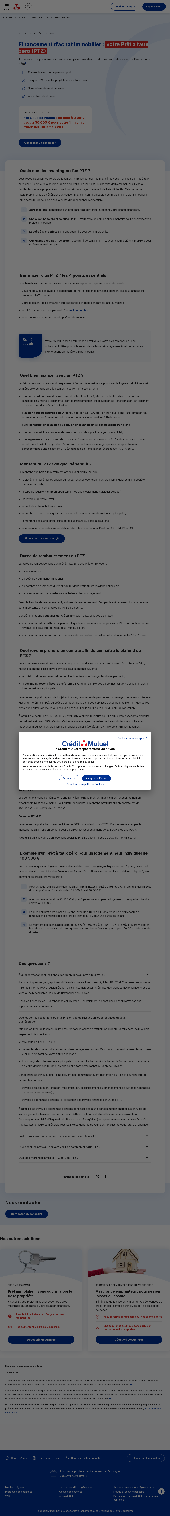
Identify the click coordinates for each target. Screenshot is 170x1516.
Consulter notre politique (85, 784)
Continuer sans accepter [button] (131, 738)
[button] (96, 778)
